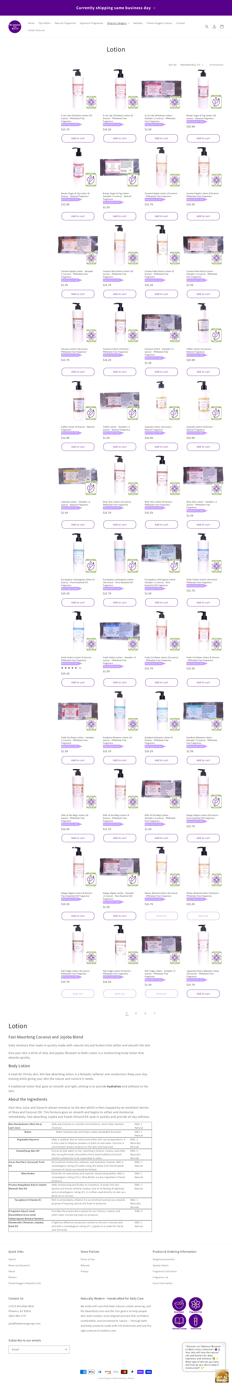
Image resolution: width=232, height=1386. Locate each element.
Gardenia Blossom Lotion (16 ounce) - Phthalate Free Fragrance (117, 740)
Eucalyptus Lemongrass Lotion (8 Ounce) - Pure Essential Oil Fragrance (77, 582)
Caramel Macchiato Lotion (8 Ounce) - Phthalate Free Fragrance (159, 274)
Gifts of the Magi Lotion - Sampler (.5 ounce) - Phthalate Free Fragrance (160, 818)
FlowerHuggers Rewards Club (24, 1283)
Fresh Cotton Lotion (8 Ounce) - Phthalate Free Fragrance (77, 659)
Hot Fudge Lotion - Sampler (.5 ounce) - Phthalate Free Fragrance (160, 974)
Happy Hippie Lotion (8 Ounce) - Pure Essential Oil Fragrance (77, 894)
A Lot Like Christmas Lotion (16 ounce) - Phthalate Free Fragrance (76, 118)
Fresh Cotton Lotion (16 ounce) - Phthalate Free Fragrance (202, 581)
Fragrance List (160, 1277)
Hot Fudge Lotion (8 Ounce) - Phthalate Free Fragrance (117, 972)
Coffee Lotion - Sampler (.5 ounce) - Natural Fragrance (116, 428)
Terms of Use (88, 1259)
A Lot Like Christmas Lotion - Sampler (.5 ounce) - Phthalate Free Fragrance (160, 118)
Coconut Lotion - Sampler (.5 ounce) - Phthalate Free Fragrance (159, 352)
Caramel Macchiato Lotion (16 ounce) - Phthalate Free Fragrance (118, 274)
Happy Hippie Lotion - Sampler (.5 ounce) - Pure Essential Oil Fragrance (118, 896)
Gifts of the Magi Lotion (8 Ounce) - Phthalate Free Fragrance (116, 818)
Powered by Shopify (126, 1378)
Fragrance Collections (165, 1271)
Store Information (163, 1283)
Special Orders (160, 1265)
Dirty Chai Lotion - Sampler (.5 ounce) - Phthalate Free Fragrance (201, 505)
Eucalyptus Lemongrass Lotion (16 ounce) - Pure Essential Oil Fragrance (118, 582)
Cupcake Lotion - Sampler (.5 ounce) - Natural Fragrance (75, 503)
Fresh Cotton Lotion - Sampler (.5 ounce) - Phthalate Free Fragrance (119, 660)
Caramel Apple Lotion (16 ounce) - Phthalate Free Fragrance (161, 195)
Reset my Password (19, 1265)
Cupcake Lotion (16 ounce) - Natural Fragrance (159, 428)
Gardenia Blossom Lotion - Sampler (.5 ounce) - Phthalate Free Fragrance (201, 740)
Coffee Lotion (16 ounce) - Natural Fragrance (199, 350)
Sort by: (173, 64)
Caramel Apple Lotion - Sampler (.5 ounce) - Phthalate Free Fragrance (77, 274)
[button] (118, 23)
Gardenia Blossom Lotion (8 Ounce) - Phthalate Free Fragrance (159, 740)
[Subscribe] (65, 1350)
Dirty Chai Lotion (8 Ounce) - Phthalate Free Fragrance (159, 503)
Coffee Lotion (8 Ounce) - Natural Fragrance (77, 428)
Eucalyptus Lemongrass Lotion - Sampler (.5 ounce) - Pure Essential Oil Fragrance (161, 582)
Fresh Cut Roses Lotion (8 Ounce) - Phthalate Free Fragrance (202, 659)
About (11, 1271)
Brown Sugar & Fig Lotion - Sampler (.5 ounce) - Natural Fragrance (117, 196)
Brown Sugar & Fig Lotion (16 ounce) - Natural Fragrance (201, 117)
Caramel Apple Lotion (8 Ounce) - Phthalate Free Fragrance (203, 195)
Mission (12, 1277)
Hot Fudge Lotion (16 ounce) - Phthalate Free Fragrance (76, 972)
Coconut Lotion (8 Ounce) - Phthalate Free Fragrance (116, 350)
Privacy (84, 1271)
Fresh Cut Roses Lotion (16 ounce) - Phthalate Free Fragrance (161, 659)
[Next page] (154, 1013)
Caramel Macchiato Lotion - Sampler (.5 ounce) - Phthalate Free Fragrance (201, 274)
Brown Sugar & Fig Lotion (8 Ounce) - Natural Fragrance (75, 195)
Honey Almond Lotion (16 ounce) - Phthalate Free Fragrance (161, 894)
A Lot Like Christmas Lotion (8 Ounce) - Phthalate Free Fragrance (118, 118)
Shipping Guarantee (164, 1259)
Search (12, 1259)
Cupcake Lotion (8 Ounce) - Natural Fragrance (200, 428)
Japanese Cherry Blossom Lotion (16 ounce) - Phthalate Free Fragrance (202, 974)
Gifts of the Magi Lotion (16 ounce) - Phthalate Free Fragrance (74, 818)
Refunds (85, 1265)
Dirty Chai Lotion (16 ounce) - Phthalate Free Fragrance (117, 503)
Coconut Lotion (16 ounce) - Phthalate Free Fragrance (75, 350)
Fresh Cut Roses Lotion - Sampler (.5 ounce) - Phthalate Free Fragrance (77, 740)
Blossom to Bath (111, 1378)
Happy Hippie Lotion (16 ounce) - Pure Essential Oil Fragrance (202, 816)
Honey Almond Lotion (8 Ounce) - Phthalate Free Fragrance (203, 894)
